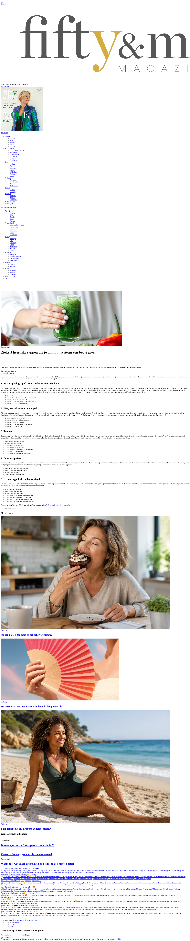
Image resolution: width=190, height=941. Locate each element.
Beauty (7, 162)
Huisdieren (13, 160)
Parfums (12, 174)
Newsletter (4, 133)
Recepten (13, 180)
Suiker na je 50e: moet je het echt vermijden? (26, 634)
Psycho (12, 138)
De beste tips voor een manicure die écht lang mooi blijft (32, 706)
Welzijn (8, 136)
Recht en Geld (10, 202)
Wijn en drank (14, 184)
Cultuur (8, 194)
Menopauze (14, 152)
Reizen (7, 188)
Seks (11, 140)
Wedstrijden (9, 204)
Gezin (12, 144)
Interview (13, 196)
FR (2, 2)
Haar (11, 166)
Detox (12, 158)
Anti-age (13, 164)
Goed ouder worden (17, 150)
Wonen (12, 146)
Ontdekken (13, 200)
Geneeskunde (14, 154)
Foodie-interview (16, 182)
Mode (12, 170)
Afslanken (13, 172)
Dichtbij (12, 190)
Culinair (8, 178)
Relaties (12, 142)
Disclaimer (13, 924)
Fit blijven (13, 156)
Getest (12, 176)
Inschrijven (26, 935)
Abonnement (14, 922)
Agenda (12, 198)
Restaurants (14, 186)
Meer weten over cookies (112, 939)
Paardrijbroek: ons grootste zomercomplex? (26, 828)
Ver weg (13, 192)
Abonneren (5, 86)
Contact (12, 926)
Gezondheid (9, 148)
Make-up (13, 168)
